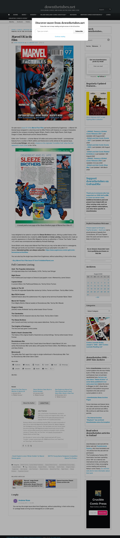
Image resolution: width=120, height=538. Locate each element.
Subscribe (79, 31)
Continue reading (60, 36)
